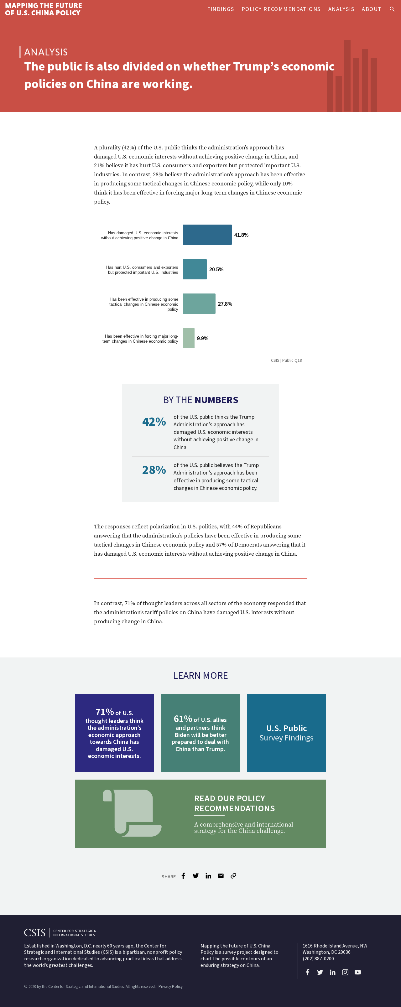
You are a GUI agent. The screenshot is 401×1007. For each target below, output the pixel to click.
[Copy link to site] (234, 877)
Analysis (341, 9)
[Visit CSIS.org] (200, 933)
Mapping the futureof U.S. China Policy (43, 9)
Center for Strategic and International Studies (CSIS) (95, 949)
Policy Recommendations (281, 9)
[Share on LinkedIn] (208, 877)
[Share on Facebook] (183, 877)
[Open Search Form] (392, 9)
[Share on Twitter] (196, 877)
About (372, 9)
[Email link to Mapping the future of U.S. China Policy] (221, 877)
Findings (220, 9)
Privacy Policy (171, 986)
